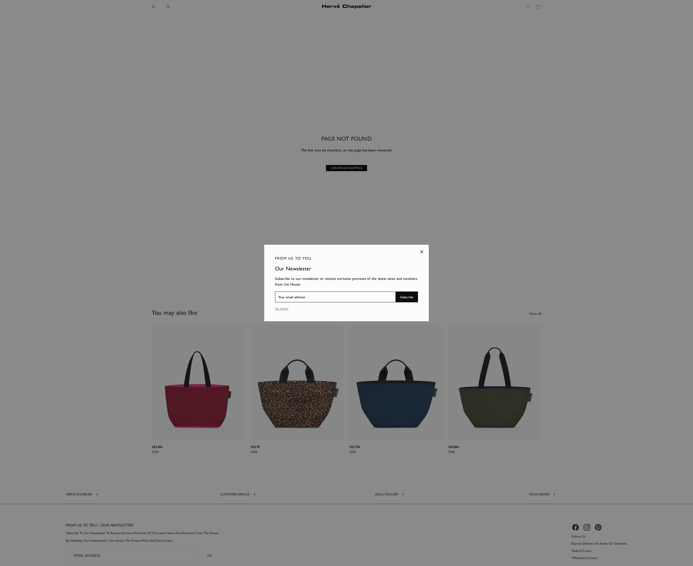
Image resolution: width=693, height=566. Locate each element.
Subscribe (406, 297)
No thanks (281, 308)
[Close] (421, 251)
